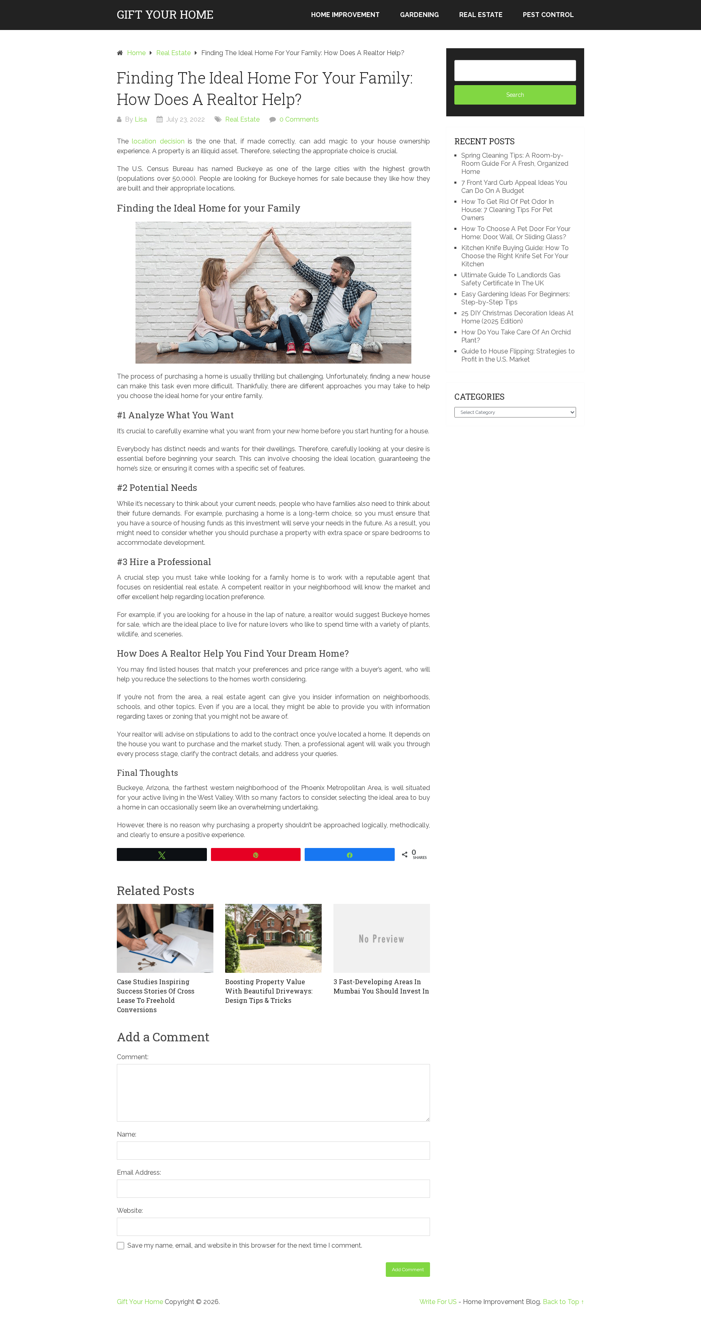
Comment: (132, 1057)
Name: (126, 1134)
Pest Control (548, 15)
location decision (158, 141)
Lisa (141, 119)
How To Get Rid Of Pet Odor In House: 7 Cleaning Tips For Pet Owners (507, 210)
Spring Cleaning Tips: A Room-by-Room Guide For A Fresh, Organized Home (514, 164)
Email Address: (139, 1172)
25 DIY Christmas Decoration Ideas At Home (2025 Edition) (517, 317)
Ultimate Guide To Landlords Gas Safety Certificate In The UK (511, 279)
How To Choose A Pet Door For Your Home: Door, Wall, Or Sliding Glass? (515, 233)
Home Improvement (345, 15)
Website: (130, 1210)
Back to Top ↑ (563, 1302)
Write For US (438, 1302)
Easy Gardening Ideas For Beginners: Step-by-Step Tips (515, 298)
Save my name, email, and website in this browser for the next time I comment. (244, 1245)
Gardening (419, 15)
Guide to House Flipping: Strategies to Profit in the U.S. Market (518, 355)
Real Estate (481, 15)
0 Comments (299, 119)
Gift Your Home (165, 14)
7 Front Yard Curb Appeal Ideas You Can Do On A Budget (514, 187)
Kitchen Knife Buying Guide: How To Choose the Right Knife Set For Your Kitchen (515, 256)
